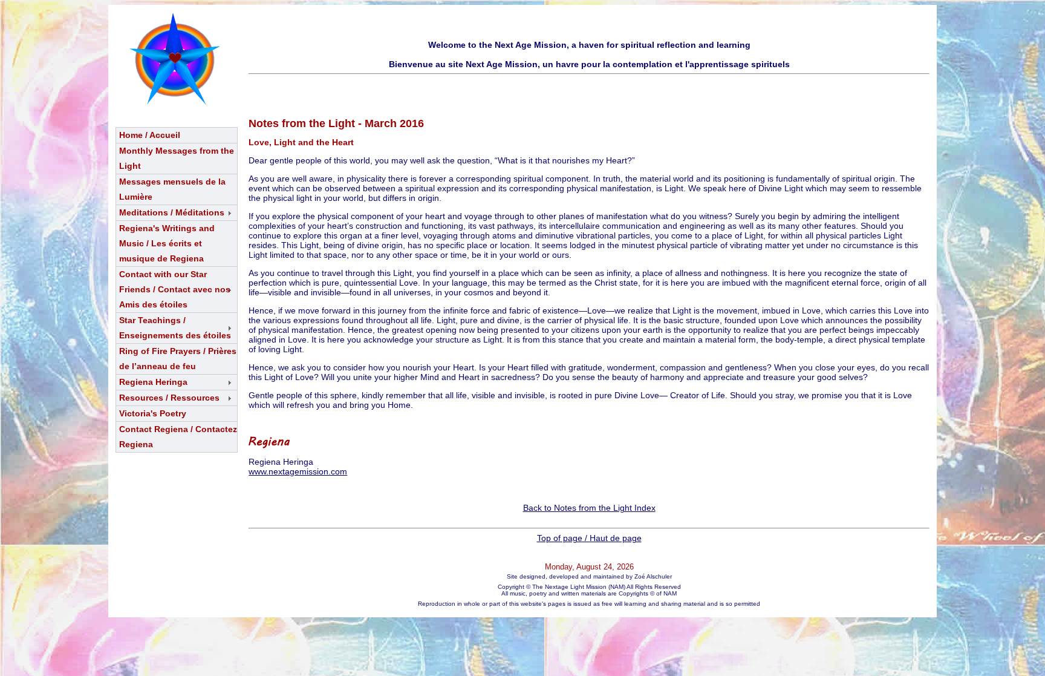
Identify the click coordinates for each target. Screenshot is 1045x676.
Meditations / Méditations (171, 212)
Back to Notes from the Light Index (589, 508)
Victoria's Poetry (152, 413)
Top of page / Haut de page (589, 538)
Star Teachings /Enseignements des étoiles (175, 327)
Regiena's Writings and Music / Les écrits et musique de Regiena (167, 243)
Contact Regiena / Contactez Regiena (178, 436)
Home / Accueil (149, 135)
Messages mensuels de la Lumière (172, 189)
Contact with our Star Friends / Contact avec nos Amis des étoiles (174, 289)
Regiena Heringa (153, 382)
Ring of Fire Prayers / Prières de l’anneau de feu (177, 358)
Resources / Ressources (169, 397)
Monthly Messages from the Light (176, 158)
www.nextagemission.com (298, 471)
